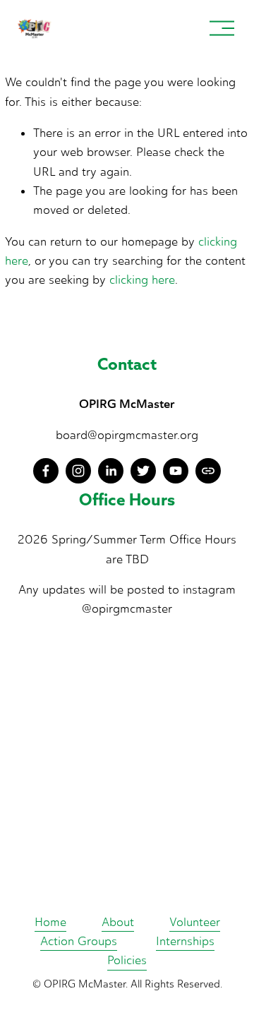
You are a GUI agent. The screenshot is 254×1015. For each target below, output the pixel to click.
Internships (185, 941)
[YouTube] (175, 471)
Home (50, 922)
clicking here (142, 279)
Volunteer (194, 922)
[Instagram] (78, 471)
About (118, 922)
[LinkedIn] (110, 471)
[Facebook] (46, 471)
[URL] (208, 471)
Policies (127, 960)
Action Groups (78, 941)
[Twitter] (143, 471)
